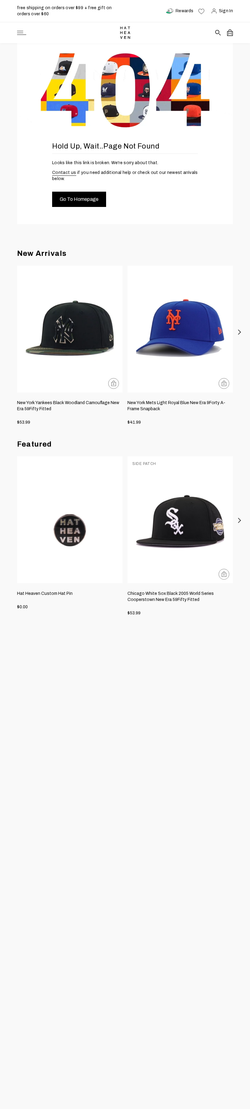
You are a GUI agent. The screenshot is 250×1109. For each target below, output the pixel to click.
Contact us (64, 172)
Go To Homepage (79, 199)
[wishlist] (201, 11)
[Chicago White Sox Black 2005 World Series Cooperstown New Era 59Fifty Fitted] (180, 519)
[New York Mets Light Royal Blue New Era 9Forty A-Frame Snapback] (180, 329)
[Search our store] (218, 32)
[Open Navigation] (21, 33)
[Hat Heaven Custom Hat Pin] (70, 519)
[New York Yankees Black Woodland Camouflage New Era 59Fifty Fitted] (70, 329)
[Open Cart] (230, 32)
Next (239, 332)
